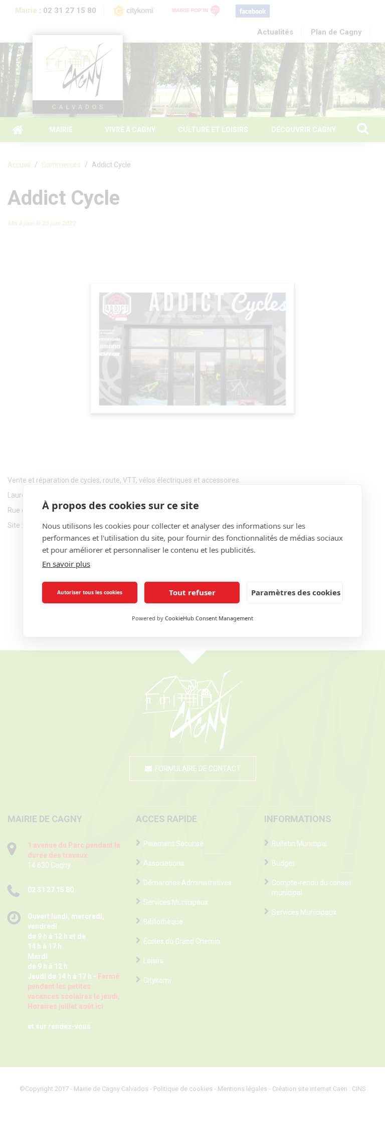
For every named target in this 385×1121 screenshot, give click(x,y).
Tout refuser (192, 592)
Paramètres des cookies (295, 592)
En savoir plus (66, 564)
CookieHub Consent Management (209, 618)
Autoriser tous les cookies (89, 592)
